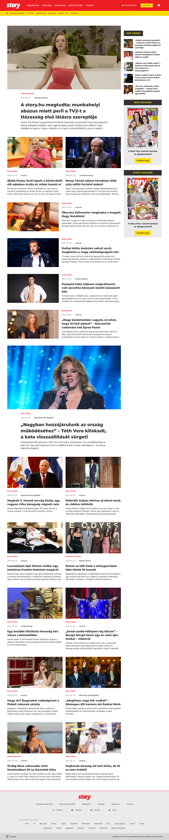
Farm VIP (30, 13)
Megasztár (51, 13)
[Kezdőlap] (13, 5)
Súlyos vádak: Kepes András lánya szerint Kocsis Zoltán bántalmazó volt (148, 77)
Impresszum (115, 804)
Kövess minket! (130, 5)
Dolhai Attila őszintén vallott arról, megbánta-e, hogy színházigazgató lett (90, 250)
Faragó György (26, 626)
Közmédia (74, 13)
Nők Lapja (43, 824)
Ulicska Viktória (81, 279)
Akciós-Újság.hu (120, 824)
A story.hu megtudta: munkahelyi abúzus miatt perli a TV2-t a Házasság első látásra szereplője (60, 111)
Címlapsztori (33, 5)
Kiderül (59, 828)
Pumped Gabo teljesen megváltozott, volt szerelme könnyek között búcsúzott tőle (91, 287)
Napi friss (47, 5)
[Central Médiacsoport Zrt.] (11, 836)
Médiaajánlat (86, 804)
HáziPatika (74, 824)
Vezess (141, 824)
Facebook (59, 810)
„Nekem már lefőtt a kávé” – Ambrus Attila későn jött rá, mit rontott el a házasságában (148, 67)
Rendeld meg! (143, 160)
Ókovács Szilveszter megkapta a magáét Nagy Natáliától (91, 214)
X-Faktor (61, 13)
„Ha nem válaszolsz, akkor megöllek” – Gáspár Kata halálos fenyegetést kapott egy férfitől (147, 90)
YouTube (97, 810)
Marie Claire (98, 824)
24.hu (27, 824)
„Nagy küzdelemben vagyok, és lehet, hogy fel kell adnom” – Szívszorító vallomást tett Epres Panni (89, 323)
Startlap (53, 824)
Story (108, 824)
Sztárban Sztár (41, 13)
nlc (34, 824)
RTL (67, 13)
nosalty (63, 824)
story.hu (24, 175)
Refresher (81, 828)
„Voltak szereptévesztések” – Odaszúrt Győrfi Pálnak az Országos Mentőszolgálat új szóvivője (147, 44)
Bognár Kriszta (85, 561)
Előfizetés (147, 5)
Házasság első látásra (17, 13)
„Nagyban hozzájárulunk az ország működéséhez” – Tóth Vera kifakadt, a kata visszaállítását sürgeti (63, 431)
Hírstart (132, 824)
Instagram (78, 810)
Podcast (90, 5)
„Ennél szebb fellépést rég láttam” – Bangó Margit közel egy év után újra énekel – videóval (92, 635)
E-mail (114, 810)
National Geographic (118, 828)
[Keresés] (159, 5)
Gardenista (103, 828)
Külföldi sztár (76, 5)
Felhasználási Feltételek (67, 804)
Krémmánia (86, 824)
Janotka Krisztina (41, 98)
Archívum (130, 804)
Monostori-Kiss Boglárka (44, 418)
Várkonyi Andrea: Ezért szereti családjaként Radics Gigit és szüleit (147, 54)
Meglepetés (69, 828)
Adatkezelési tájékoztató (44, 804)
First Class (91, 828)
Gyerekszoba (48, 828)
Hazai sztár (60, 5)
